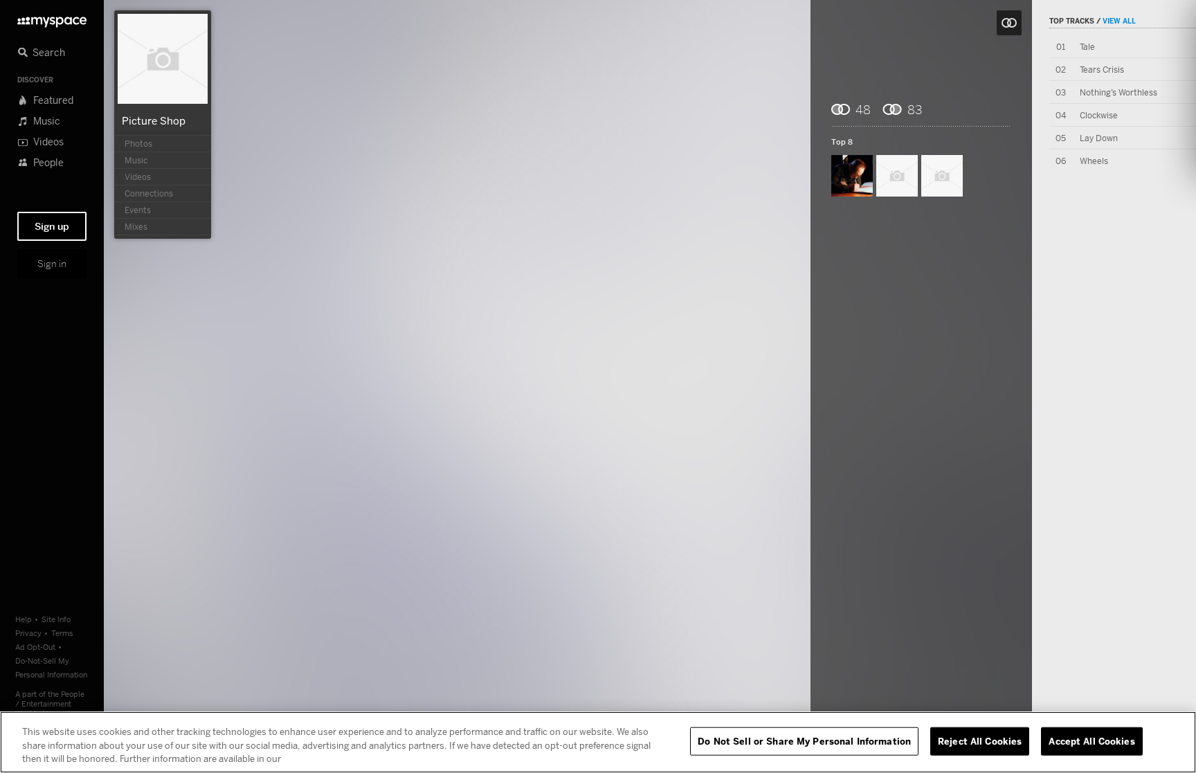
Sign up (52, 226)
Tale (1087, 47)
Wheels (1094, 161)
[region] (598, 742)
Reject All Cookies (980, 740)
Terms (62, 633)
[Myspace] (52, 18)
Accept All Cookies (1091, 740)
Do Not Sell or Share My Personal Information (804, 740)
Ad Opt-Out (35, 647)
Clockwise (1099, 115)
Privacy (28, 633)
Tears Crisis (1102, 69)
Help (23, 619)
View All (1119, 21)
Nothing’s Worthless (1118, 92)
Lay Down (1099, 138)
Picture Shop (153, 120)
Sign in (51, 263)
